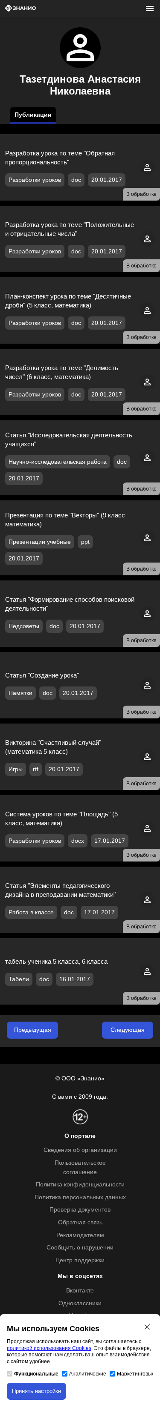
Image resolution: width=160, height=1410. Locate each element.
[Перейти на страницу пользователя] (147, 173)
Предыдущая (32, 1030)
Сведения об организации (80, 1150)
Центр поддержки (80, 1260)
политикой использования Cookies (49, 1348)
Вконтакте (80, 1290)
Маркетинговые (136, 1374)
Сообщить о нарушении (80, 1247)
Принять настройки (36, 1391)
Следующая (128, 1030)
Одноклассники (80, 1303)
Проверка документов (80, 1209)
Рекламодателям (80, 1235)
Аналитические (87, 1374)
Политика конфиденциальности (80, 1184)
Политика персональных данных (80, 1197)
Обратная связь (80, 1222)
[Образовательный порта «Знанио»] (20, 9)
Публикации (33, 115)
